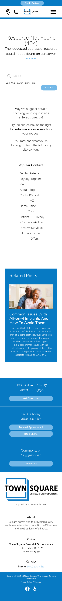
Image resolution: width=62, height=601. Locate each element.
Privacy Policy (26, 582)
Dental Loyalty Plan (25, 179)
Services (37, 227)
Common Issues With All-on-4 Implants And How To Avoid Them (28, 318)
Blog (31, 189)
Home (24, 206)
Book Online (31, 434)
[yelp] (34, 590)
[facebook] (27, 590)
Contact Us (31, 463)
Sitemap (25, 233)
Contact (25, 195)
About (24, 189)
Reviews (25, 227)
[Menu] (53, 12)
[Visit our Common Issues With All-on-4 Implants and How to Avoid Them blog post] (31, 309)
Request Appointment (31, 427)
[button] (8, 12)
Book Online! (32, 3)
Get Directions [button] (31, 398)
